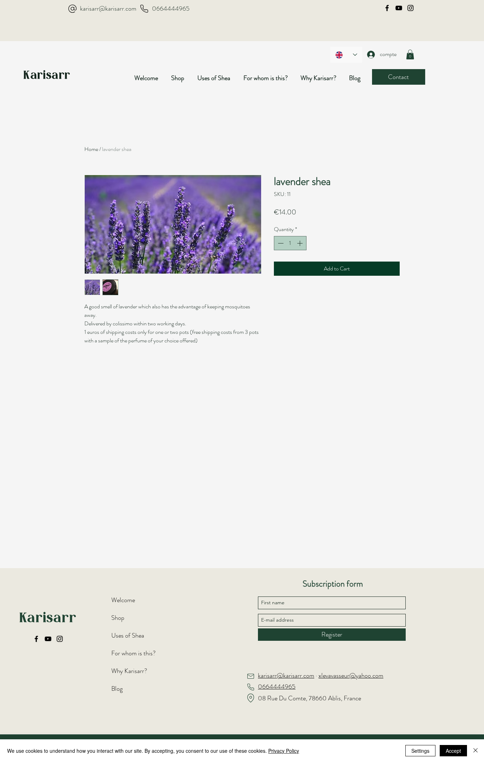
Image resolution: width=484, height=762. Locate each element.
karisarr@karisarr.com (108, 8)
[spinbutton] (290, 243)
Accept (453, 750)
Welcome (123, 600)
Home (91, 149)
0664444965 (171, 8)
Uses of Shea (127, 635)
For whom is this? (133, 653)
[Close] (475, 750)
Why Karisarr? (129, 671)
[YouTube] (399, 8)
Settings (420, 750)
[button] (181, 78)
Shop (117, 617)
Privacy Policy (283, 750)
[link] (410, 54)
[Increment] (300, 243)
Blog (117, 688)
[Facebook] (387, 8)
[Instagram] (410, 8)
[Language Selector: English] (346, 55)
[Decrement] (280, 243)
